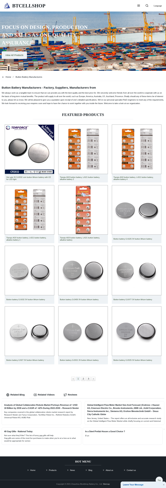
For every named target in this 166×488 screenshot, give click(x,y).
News (72, 470)
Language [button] (158, 6)
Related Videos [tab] (46, 394)
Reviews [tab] (72, 394)
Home (8, 77)
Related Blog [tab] (17, 394)
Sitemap (106, 484)
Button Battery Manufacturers (29, 77)
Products (52, 470)
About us (109, 470)
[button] (139, 6)
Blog (90, 470)
